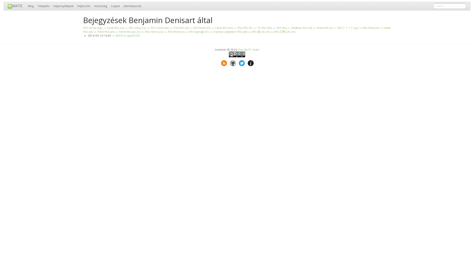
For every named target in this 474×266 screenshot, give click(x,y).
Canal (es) (224, 28)
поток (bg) (92, 28)
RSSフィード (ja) (347, 28)
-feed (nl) (371, 28)
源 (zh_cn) (261, 31)
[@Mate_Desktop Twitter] (241, 62)
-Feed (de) (160, 28)
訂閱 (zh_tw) (285, 31)
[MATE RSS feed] (224, 62)
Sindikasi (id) (301, 28)
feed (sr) (176, 31)
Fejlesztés (84, 6)
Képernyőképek (63, 6)
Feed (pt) (106, 31)
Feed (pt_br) (130, 31)
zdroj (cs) (137, 28)
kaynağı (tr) (199, 31)
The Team (248, 49)
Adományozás (132, 6)
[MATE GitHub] (232, 62)
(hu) (281, 28)
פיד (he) (264, 28)
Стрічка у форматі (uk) (230, 31)
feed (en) (202, 28)
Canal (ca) (115, 28)
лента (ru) (154, 31)
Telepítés (43, 6)
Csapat (115, 6)
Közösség (100, 6)
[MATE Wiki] (250, 62)
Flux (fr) (245, 28)
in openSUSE (128, 35)
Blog (31, 6)
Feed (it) (325, 28)
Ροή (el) (181, 28)
